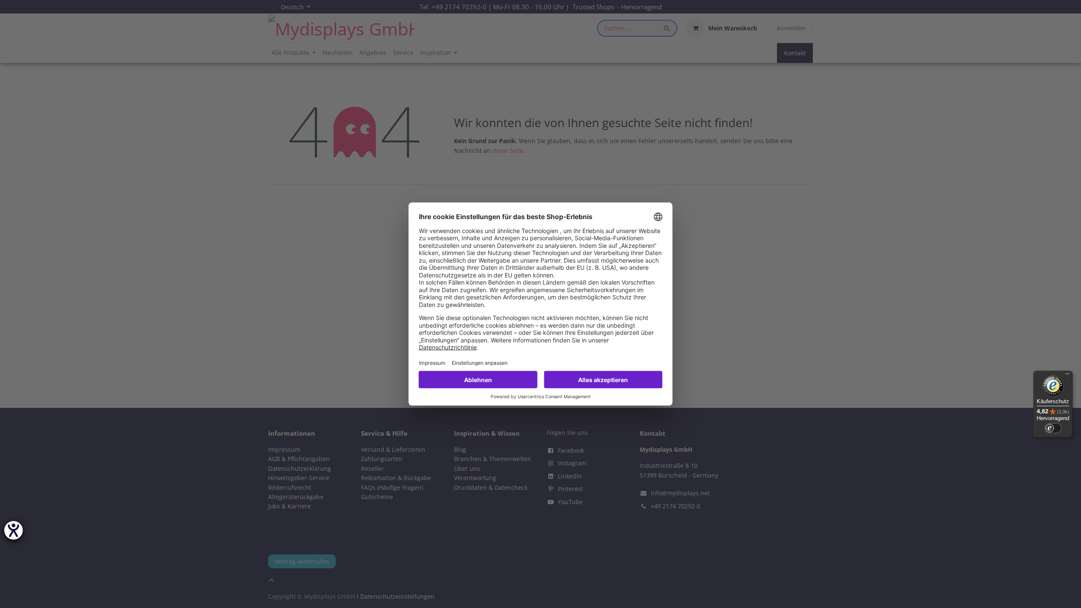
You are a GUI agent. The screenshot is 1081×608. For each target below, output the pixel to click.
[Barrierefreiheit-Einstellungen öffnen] (13, 530)
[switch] (1053, 428)
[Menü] (1067, 376)
